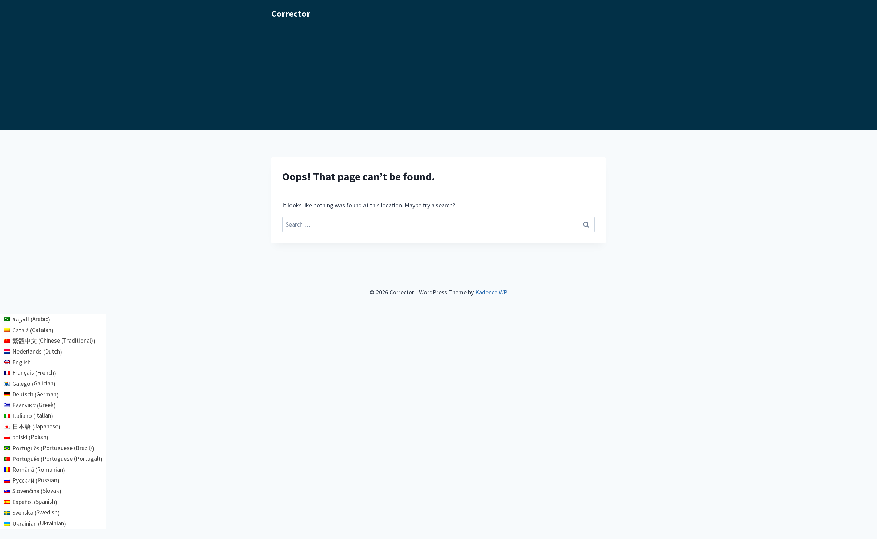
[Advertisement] (438, 79)
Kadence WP (491, 292)
